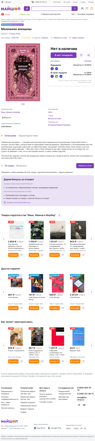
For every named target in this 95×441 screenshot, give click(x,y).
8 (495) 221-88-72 (41, 2)
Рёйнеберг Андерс (36, 250)
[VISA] (76, 428)
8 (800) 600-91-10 (84, 389)
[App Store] (39, 428)
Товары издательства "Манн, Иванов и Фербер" (28, 215)
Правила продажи (28, 402)
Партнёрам (57, 2)
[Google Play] (54, 428)
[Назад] (3, 239)
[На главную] (10, 8)
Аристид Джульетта (57, 250)
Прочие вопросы (7, 408)
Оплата (75, 2)
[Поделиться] (88, 55)
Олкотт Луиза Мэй (10, 33)
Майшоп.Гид (25, 14)
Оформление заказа (29, 406)
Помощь (91, 2)
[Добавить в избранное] (81, 55)
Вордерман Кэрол (15, 250)
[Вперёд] (91, 239)
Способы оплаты (46, 402)
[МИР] (68, 428)
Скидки (83, 2)
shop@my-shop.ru (82, 398)
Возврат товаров (27, 409)
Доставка (67, 2)
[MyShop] (9, 422)
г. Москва (87, 61)
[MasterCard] (81, 428)
